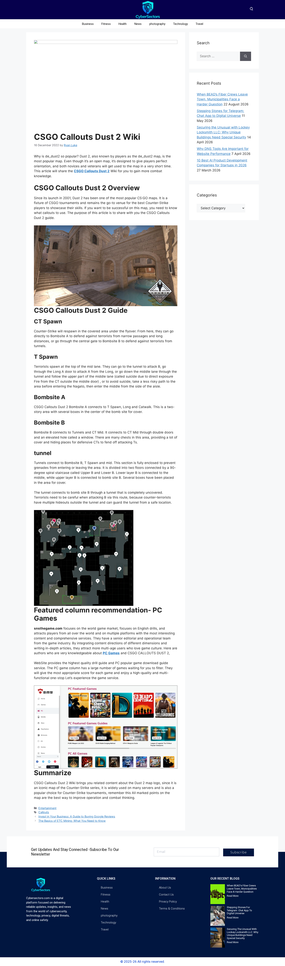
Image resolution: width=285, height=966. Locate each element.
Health (122, 24)
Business (88, 24)
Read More (232, 896)
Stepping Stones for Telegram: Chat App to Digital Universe (239, 910)
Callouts (43, 812)
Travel (199, 24)
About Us (165, 887)
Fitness (106, 24)
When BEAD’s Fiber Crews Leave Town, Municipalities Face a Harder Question (222, 99)
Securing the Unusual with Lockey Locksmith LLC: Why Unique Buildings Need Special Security (223, 132)
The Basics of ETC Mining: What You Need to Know (72, 820)
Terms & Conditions (172, 908)
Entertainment (47, 808)
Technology (180, 24)
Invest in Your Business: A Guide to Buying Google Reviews (76, 816)
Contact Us (166, 894)
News (138, 24)
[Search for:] (218, 56)
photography (157, 24)
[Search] (245, 56)
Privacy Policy (168, 901)
